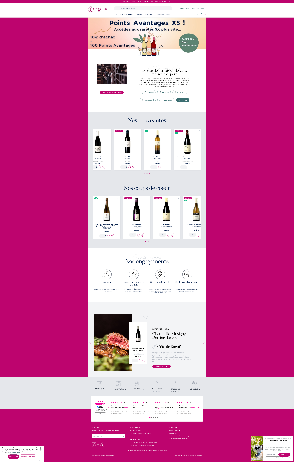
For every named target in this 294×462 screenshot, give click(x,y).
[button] (144, 173)
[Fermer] (41, 448)
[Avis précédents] (109, 408)
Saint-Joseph (166, 224)
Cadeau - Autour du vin (144, 14)
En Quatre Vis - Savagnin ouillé (196, 224)
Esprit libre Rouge (116, 157)
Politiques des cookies (14, 452)
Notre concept (173, 433)
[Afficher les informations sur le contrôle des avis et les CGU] (106, 409)
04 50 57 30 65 (185, 8)
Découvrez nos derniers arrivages (112, 92)
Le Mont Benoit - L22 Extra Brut (176, 157)
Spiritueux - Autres (126, 14)
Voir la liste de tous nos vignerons (178, 439)
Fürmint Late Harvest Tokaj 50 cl (146, 157)
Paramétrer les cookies (28, 456)
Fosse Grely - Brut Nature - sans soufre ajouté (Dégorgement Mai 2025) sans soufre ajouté (106, 226)
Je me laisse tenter (161, 366)
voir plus (126, 407)
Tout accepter (13, 456)
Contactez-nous (195, 8)
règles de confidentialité (112, 440)
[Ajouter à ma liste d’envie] (98, 131)
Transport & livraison (175, 430)
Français (202, 8)
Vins (115, 14)
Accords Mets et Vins (163, 14)
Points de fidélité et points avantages (179, 436)
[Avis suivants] (198, 408)
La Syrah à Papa (136, 224)
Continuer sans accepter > (35, 460)
